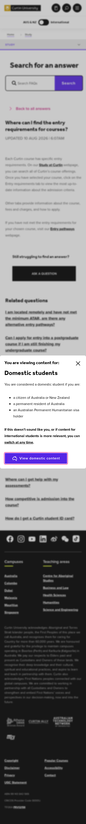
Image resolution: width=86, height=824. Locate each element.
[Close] (78, 363)
